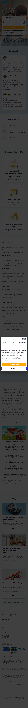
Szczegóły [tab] (13, 342)
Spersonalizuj (13, 368)
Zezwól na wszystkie (14, 364)
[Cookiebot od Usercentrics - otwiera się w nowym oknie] (21, 339)
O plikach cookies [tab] (22, 342)
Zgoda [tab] (4, 342)
